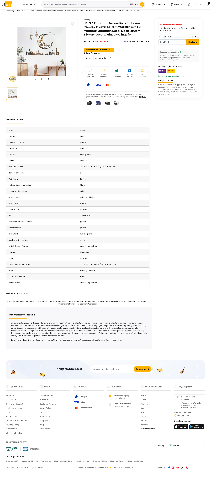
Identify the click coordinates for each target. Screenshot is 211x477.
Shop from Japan (43, 461)
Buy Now (142, 97)
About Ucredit (46, 416)
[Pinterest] (187, 468)
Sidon (143, 412)
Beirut (143, 395)
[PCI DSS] (11, 449)
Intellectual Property (15, 408)
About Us (10, 395)
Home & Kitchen (23, 11)
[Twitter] (182, 468)
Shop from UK (27, 461)
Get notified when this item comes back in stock (178, 37)
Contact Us (11, 400)
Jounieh (144, 404)
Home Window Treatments (52, 11)
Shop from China (100, 461)
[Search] (142, 4)
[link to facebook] (42, 79)
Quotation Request (14, 404)
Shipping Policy (12, 424)
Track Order (11, 416)
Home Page (10, 11)
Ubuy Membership (14, 433)
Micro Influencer (13, 429)
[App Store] (181, 427)
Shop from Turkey (117, 461)
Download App (46, 395)
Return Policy (45, 408)
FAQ (41, 412)
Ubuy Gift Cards (47, 420)
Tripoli (143, 400)
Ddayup (87, 20)
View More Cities (148, 429)
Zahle (143, 416)
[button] (158, 4)
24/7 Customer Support (188, 398)
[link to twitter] (49, 79)
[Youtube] (177, 468)
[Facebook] (169, 468)
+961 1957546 (183, 415)
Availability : (89, 41)
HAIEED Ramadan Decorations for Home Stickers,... (120, 11)
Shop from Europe (135, 461)
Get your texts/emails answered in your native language (191, 405)
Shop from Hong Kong (63, 461)
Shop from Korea (82, 461)
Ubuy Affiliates (46, 429)
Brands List (44, 400)
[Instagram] (173, 468)
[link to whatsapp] (35, 79)
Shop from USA (12, 461)
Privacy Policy (103, 468)
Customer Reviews (48, 404)
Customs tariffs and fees (17, 420)
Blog (42, 424)
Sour (143, 408)
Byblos (144, 420)
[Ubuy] (7, 4)
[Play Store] (196, 427)
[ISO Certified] (30, 449)
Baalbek (144, 424)
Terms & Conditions (86, 468)
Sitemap (9, 412)
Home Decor (36, 11)
